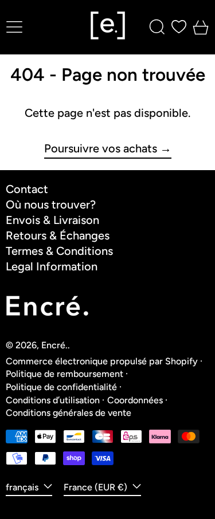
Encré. (54, 345)
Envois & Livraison (52, 220)
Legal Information (51, 266)
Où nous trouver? (51, 204)
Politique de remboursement (64, 373)
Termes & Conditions (59, 251)
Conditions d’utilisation (53, 400)
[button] (157, 27)
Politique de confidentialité (61, 387)
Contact (27, 189)
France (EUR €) (97, 487)
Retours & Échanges (58, 235)
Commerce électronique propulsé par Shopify (102, 361)
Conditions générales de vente (68, 412)
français (23, 487)
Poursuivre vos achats (100, 148)
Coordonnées (135, 400)
